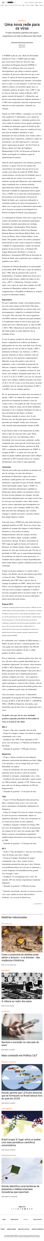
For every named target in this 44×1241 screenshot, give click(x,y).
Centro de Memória (37, 1229)
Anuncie (25, 1219)
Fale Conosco (37, 1219)
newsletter (31, 2)
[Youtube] (29, 1209)
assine (26, 2)
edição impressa (38, 2)
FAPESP (3, 1229)
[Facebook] (12, 1209)
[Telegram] (26, 1209)
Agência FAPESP (11, 1229)
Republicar (39, 903)
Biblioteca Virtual (23, 1229)
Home (3, 1219)
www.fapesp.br (30, 212)
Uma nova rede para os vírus (22, 27)
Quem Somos (14, 1219)
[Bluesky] (20, 1209)
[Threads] (23, 1209)
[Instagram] (17, 1209)
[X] (15, 1209)
